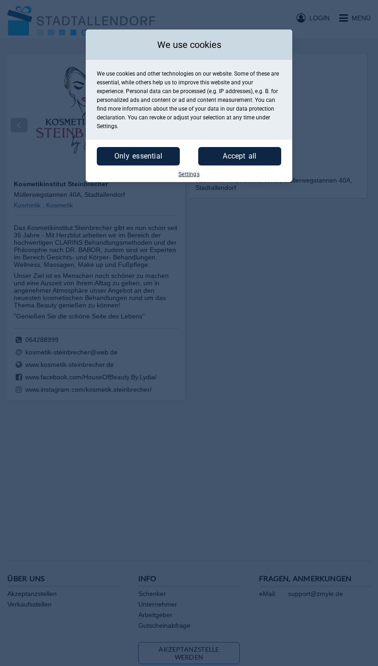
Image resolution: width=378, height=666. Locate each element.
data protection (255, 109)
